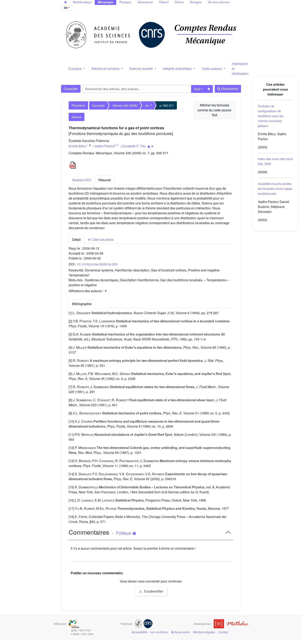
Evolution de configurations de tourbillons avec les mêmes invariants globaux (271, 116)
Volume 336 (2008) (125, 105)
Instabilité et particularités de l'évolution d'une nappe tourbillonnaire (275, 188)
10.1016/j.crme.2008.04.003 (97, 264)
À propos (75, 68)
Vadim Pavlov (104, 146)
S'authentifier (153, 591)
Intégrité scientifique (178, 68)
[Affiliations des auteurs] (150, 146)
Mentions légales (204, 632)
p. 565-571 (167, 105)
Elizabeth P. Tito (133, 146)
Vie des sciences (218, 2)
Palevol (163, 2)
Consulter (71, 88)
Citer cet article (102, 239)
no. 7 (148, 105)
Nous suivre (182, 632)
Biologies (196, 2)
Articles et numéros (105, 68)
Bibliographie (82, 303)
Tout (197, 88)
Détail (76, 239)
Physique (125, 2)
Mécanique (105, 2)
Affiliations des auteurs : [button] (86, 290)
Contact (223, 632)
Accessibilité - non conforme (149, 632)
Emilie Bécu (77, 146)
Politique (124, 533)
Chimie (179, 2)
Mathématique (82, 2)
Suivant (76, 117)
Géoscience (145, 2)
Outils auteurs (212, 68)
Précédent (78, 105)
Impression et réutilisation (240, 68)
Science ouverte (141, 68)
